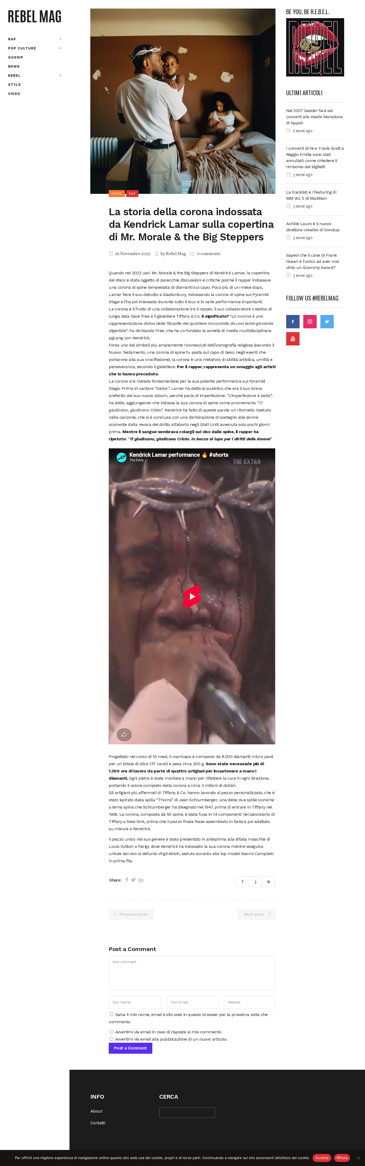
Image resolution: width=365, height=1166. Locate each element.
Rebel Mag (176, 254)
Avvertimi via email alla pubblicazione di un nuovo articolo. (171, 1039)
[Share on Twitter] (133, 880)
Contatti (97, 1122)
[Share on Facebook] (126, 880)
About (96, 1111)
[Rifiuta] (358, 1158)
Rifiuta (342, 1158)
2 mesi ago (302, 131)
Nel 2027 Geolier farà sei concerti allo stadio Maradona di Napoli (314, 116)
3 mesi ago (302, 175)
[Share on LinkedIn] (141, 880)
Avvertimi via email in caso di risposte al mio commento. (168, 1031)
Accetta (322, 1158)
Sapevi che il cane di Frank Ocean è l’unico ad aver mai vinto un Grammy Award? (312, 261)
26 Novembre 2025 (132, 254)
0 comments (208, 254)
